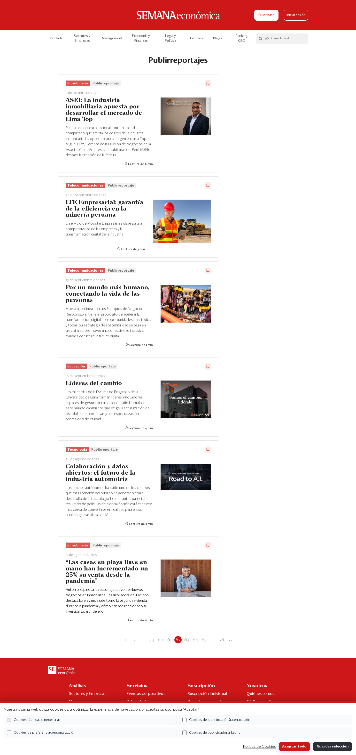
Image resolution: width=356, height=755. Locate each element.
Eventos (196, 38)
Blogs (217, 38)
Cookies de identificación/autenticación (219, 720)
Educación (76, 366)
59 (151, 639)
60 (160, 639)
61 (169, 639)
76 (221, 639)
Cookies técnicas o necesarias (37, 720)
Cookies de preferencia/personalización (44, 732)
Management (112, 38)
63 (186, 639)
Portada (56, 38)
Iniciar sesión (296, 15)
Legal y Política (170, 38)
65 (204, 639)
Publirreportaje (106, 83)
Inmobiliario (77, 83)
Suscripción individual (207, 694)
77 (230, 639)
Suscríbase (266, 15)
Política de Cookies (259, 746)
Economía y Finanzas (141, 38)
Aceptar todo (294, 746)
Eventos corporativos (146, 694)
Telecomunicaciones (85, 185)
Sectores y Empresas (82, 38)
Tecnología (77, 449)
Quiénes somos (260, 694)
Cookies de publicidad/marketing (215, 732)
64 (195, 639)
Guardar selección (332, 746)
